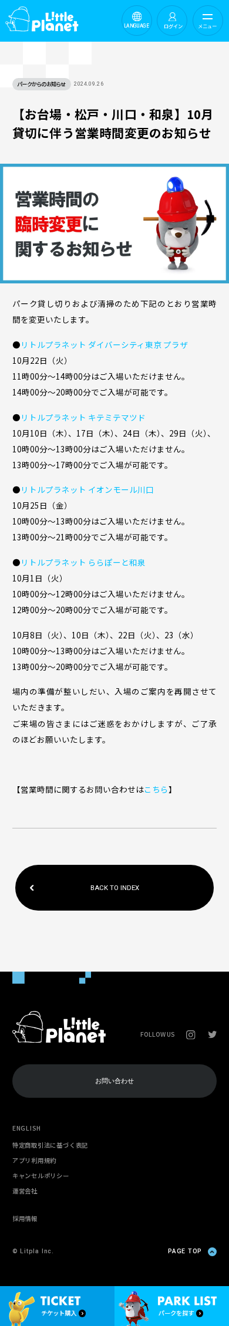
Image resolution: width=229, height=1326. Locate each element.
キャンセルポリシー (40, 1175)
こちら (156, 789)
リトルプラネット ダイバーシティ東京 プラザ (104, 344)
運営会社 (25, 1190)
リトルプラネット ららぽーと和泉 (83, 562)
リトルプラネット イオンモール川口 (87, 489)
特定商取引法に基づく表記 (50, 1145)
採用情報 (25, 1218)
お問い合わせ (114, 1081)
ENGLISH (26, 1128)
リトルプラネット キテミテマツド (83, 417)
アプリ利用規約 (34, 1160)
